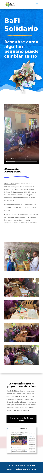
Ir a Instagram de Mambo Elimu (21, 419)
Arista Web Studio (25, 469)
